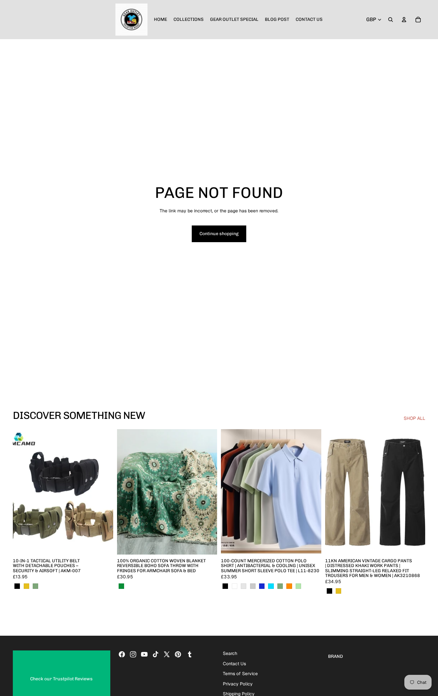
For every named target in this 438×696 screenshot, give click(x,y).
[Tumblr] (189, 654)
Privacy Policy (238, 683)
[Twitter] (167, 654)
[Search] (390, 20)
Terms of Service (240, 673)
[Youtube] (144, 654)
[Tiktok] (155, 654)
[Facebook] (122, 654)
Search (230, 653)
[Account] (404, 20)
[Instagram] (133, 654)
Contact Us (234, 663)
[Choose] (103, 544)
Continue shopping (219, 233)
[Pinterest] (178, 654)
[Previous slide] (22, 492)
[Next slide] (103, 492)
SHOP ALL (414, 418)
